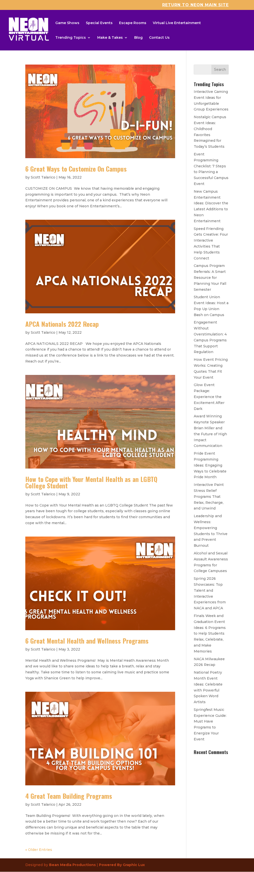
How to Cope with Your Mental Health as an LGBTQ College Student (91, 482)
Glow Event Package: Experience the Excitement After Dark (209, 397)
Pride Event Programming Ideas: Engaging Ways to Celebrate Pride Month (210, 465)
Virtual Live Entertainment (177, 23)
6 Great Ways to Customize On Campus (76, 169)
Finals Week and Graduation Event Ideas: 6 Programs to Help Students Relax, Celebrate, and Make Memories (210, 634)
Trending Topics (70, 38)
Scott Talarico (43, 177)
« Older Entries (38, 849)
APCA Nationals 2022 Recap (62, 324)
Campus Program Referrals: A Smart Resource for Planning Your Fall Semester (210, 277)
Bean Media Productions (72, 865)
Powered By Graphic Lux (122, 865)
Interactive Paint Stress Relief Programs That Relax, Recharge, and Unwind (209, 496)
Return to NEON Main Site (195, 5)
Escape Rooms (132, 23)
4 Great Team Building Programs (68, 796)
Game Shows (67, 23)
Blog (138, 38)
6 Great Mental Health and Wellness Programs (87, 641)
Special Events (99, 23)
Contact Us (159, 38)
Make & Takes (110, 38)
